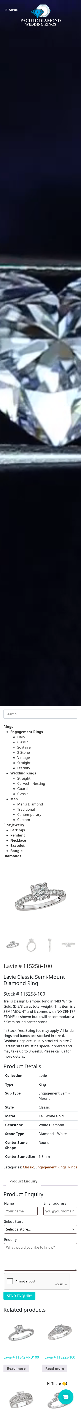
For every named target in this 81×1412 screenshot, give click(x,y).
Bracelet (17, 845)
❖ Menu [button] (11, 10)
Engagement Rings (26, 731)
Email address (54, 1203)
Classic (22, 742)
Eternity (23, 768)
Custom (23, 819)
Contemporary (29, 814)
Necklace (18, 840)
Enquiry (10, 1239)
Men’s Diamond (30, 804)
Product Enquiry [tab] (23, 1181)
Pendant (17, 835)
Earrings (17, 830)
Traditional (26, 809)
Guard (22, 788)
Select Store (14, 1221)
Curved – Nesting (31, 783)
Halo (21, 737)
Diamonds (12, 856)
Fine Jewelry (13, 824)
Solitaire (24, 747)
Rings (8, 726)
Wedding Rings (23, 773)
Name (9, 1203)
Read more (16, 1368)
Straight (23, 762)
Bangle (16, 850)
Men (14, 799)
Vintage (23, 757)
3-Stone (23, 752)
